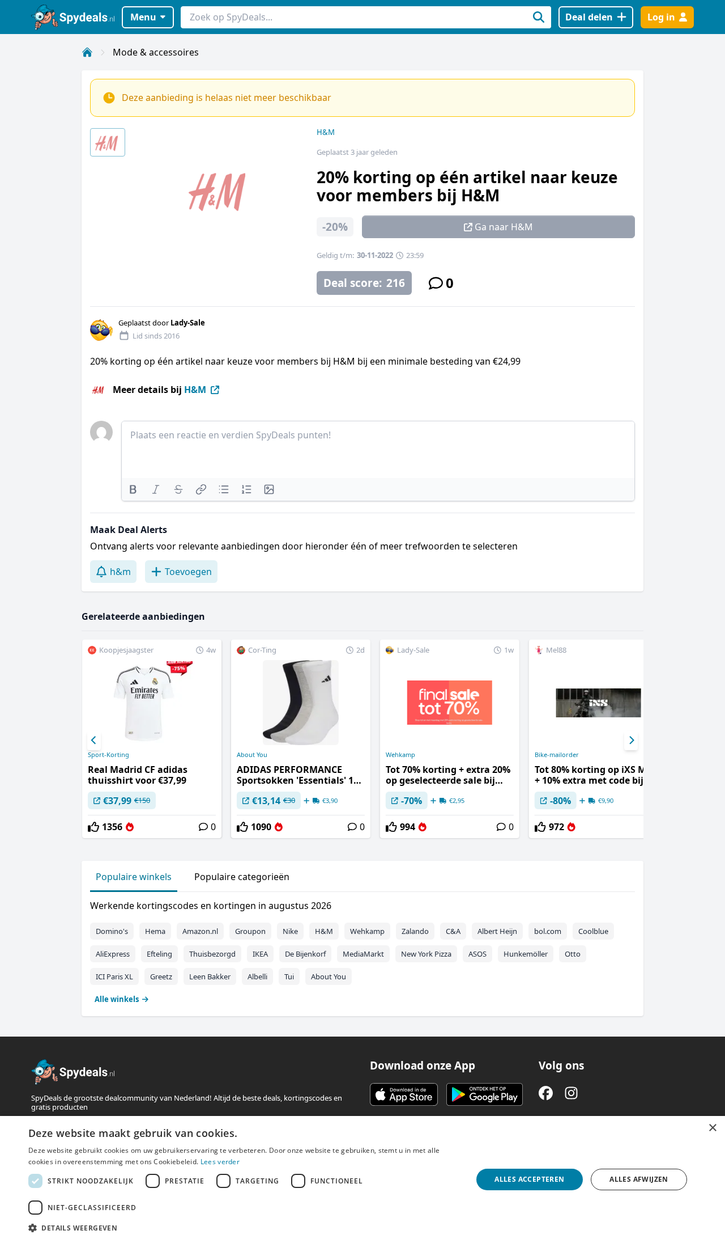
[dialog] (362, 1179)
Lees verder (220, 1161)
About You (252, 755)
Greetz (161, 976)
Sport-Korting (108, 755)
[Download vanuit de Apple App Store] (404, 1094)
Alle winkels (117, 999)
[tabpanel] (362, 950)
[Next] (631, 740)
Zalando (415, 931)
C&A (453, 931)
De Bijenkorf (305, 954)
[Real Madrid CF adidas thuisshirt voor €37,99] (151, 739)
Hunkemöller (526, 954)
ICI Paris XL (114, 976)
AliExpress (113, 954)
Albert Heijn (497, 931)
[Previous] (94, 740)
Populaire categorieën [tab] (241, 876)
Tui (289, 976)
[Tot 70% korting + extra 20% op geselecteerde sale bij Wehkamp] (449, 739)
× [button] (712, 1128)
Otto (573, 954)
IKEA (260, 954)
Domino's (112, 931)
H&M (326, 132)
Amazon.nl (200, 931)
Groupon (250, 931)
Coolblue (593, 931)
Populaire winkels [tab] (134, 876)
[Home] (87, 52)
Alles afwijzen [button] (638, 1179)
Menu (143, 17)
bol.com (547, 931)
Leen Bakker (210, 976)
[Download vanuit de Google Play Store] (484, 1094)
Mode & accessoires (156, 52)
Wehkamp (400, 755)
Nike (290, 931)
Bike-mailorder (557, 755)
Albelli (257, 976)
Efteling (159, 954)
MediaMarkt (363, 954)
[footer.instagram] (571, 1093)
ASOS (477, 954)
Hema (155, 931)
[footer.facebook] (546, 1093)
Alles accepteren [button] (529, 1179)
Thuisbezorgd (212, 954)
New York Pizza (426, 954)
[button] (243, 1227)
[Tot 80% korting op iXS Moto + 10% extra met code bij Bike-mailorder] (598, 739)
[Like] (93, 826)
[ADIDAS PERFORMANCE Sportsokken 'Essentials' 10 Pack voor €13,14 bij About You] (300, 739)
